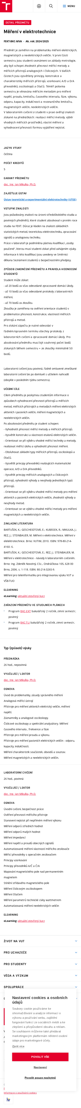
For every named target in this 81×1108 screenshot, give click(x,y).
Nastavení (40, 1067)
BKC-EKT (25, 611)
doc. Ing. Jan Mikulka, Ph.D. (20, 184)
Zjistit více (18, 1046)
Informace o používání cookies (20, 1092)
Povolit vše (40, 1056)
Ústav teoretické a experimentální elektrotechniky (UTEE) (40, 199)
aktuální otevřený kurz (31, 596)
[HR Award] (8, 1099)
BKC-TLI (25, 622)
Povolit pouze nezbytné (40, 1077)
